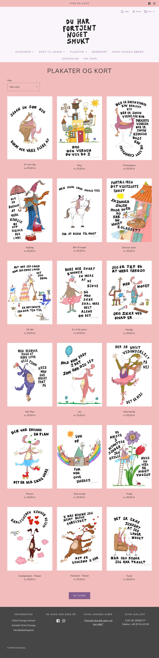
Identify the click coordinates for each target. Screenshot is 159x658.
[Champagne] (129, 128)
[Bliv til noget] (79, 210)
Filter (9, 80)
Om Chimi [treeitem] (90, 58)
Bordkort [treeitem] (99, 51)
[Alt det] (29, 292)
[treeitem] (24, 51)
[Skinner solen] (129, 210)
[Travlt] (129, 538)
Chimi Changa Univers (23, 620)
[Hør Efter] (29, 374)
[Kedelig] (29, 210)
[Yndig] (129, 457)
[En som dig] (29, 127)
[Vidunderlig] (129, 374)
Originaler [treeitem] (70, 58)
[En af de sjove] (79, 292)
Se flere (79, 595)
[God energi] (79, 457)
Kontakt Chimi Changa (23, 625)
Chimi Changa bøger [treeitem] (128, 51)
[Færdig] (129, 292)
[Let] (79, 374)
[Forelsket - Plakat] (79, 538)
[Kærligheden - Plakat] (29, 538)
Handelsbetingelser (24, 630)
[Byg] (79, 128)
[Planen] (29, 457)
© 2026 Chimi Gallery (16, 648)
